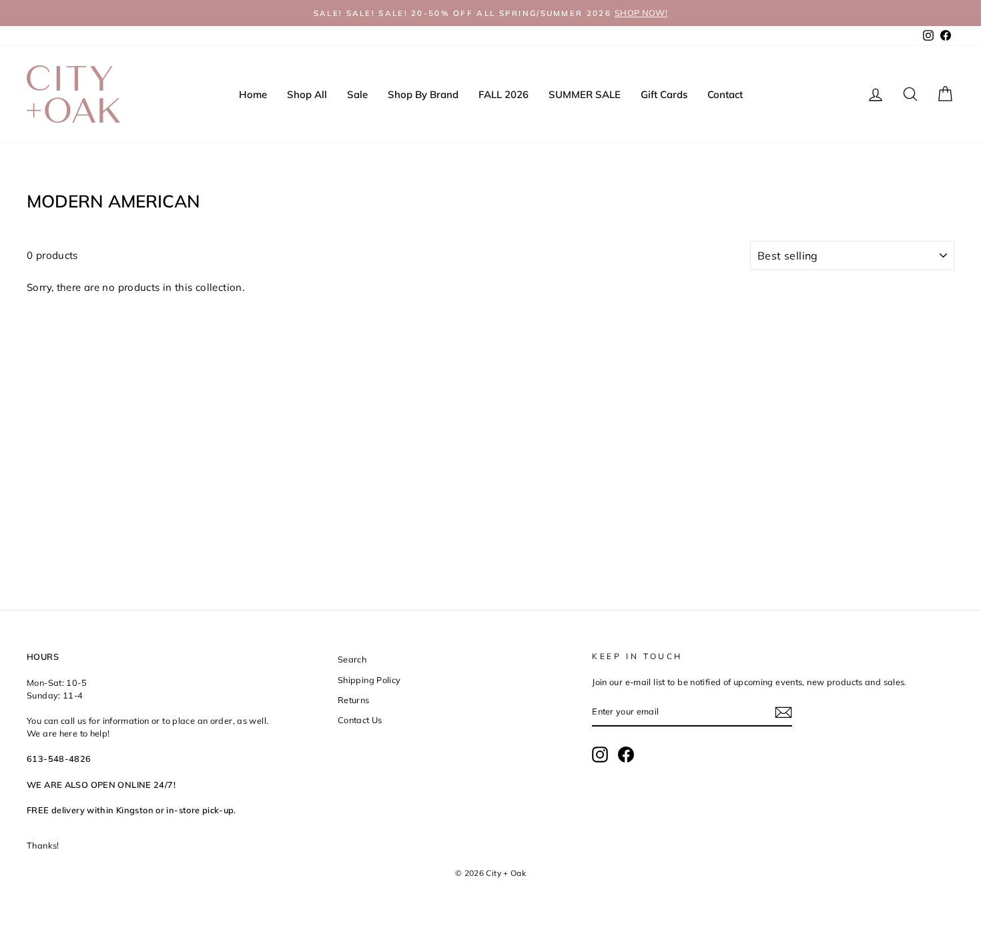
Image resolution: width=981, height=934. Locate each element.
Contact (725, 94)
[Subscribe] (783, 713)
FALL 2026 (503, 94)
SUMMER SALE (585, 94)
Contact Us (360, 720)
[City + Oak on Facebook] (626, 755)
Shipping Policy (369, 679)
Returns (354, 699)
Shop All (307, 94)
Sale (357, 94)
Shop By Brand (423, 94)
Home (253, 94)
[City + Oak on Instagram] (600, 755)
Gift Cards (664, 94)
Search (352, 659)
